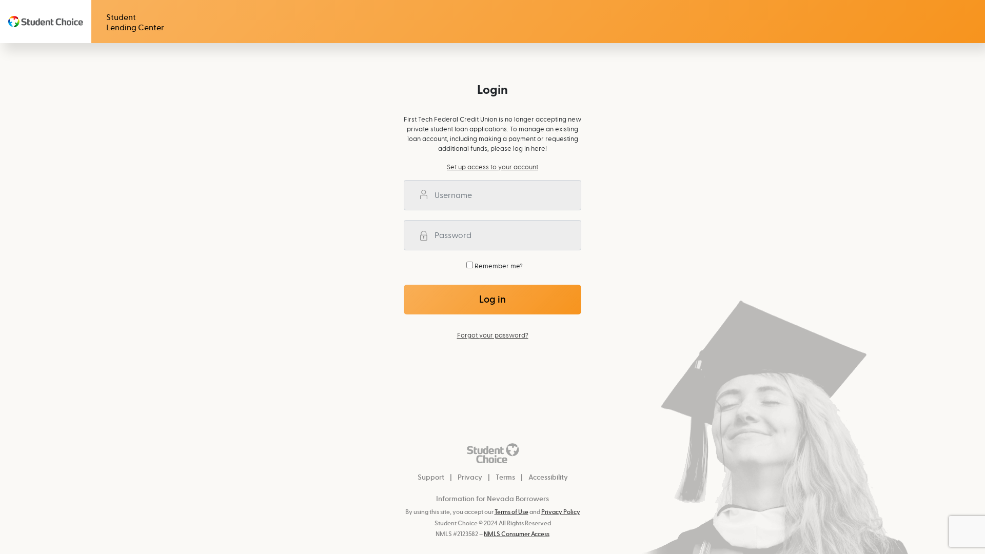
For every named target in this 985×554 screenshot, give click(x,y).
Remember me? (498, 266)
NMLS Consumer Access (516, 534)
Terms (505, 477)
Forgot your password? (492, 335)
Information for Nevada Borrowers (492, 498)
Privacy (470, 477)
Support (431, 477)
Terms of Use (511, 512)
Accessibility (548, 477)
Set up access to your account (492, 167)
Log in (492, 299)
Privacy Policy (560, 512)
